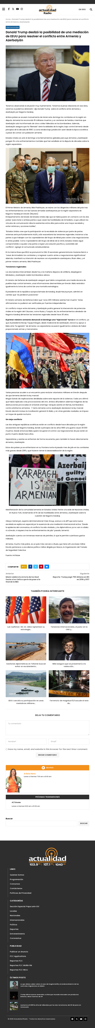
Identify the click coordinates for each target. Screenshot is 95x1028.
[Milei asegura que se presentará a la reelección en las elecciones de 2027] (69, 646)
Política (13, 924)
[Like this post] (24, 567)
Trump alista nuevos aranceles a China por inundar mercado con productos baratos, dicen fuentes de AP (49, 995)
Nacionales (15, 915)
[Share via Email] (46, 567)
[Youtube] (17, 9)
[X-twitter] (13, 9)
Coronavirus (15, 938)
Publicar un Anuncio (19, 951)
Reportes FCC (16, 961)
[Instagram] (22, 9)
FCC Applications (18, 956)
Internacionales (17, 920)
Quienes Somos (17, 875)
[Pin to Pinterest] (41, 567)
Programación (16, 879)
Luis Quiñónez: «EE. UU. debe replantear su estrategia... (26, 628)
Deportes (14, 929)
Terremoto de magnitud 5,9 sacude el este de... (69, 702)
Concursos (15, 884)
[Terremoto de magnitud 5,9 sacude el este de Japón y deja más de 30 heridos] (69, 683)
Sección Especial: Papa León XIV (24, 906)
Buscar (9, 818)
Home (8, 19)
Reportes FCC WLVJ (19, 970)
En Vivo (82, 10)
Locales (13, 911)
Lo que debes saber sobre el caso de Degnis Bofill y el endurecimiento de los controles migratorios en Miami (49, 985)
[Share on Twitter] (35, 567)
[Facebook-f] (9, 9)
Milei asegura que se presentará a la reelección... (69, 665)
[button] (91, 9)
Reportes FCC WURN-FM (21, 965)
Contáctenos (16, 888)
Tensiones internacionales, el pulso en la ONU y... (69, 628)
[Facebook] (72, 1019)
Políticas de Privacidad (20, 893)
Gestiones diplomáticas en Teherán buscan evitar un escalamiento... (26, 665)
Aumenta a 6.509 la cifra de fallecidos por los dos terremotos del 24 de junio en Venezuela (50, 1006)
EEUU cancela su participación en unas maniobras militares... (26, 702)
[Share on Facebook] (30, 567)
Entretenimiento (17, 934)
